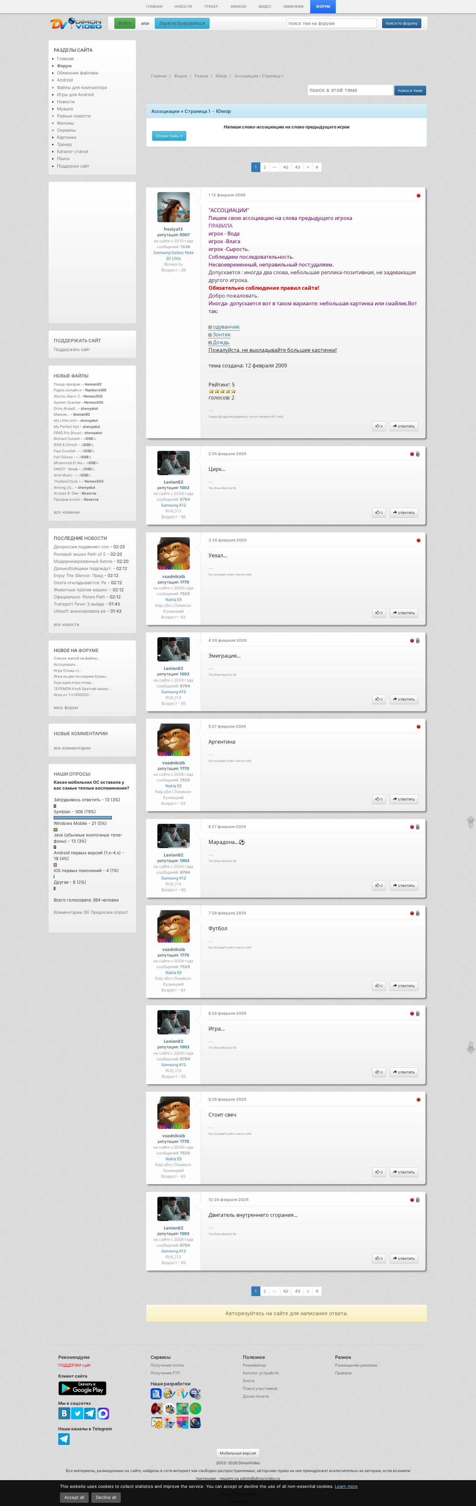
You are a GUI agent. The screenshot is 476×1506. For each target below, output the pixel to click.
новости (95, 538)
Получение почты (167, 1365)
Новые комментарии (81, 733)
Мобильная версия (238, 1453)
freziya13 (173, 229)
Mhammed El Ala (68, 463)
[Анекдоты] (182, 1413)
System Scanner (67, 402)
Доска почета (256, 1396)
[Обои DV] (182, 1427)
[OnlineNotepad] (157, 1394)
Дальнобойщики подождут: (83, 568)
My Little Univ (65, 420)
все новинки (67, 512)
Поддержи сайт (73, 166)
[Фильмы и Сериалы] (195, 1427)
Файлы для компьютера (82, 87)
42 (285, 167)
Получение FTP (165, 1372)
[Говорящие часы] (157, 1408)
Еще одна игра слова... (74, 682)
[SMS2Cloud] (195, 1394)
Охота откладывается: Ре (80, 582)
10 (211, 1199)
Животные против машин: (81, 589)
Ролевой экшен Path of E (80, 554)
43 (297, 167)
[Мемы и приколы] (170, 1394)
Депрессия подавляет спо (81, 546)
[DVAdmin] (157, 1423)
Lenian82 (173, 482)
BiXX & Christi (65, 444)
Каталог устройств (261, 1372)
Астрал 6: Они (66, 493)
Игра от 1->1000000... (73, 695)
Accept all (74, 1497)
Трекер (211, 6)
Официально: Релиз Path (80, 596)
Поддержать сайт (77, 340)
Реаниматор (254, 1365)
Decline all (106, 1497)
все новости (66, 624)
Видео (265, 6)
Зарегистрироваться (182, 23)
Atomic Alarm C (67, 396)
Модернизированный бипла (83, 561)
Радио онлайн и (68, 390)
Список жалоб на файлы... (77, 658)
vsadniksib (173, 576)
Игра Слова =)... (68, 670)
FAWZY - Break (66, 469)
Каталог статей (72, 151)
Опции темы (168, 135)
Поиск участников (260, 1388)
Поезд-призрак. (67, 384)
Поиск (63, 158)
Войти (125, 23)
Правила (343, 1372)
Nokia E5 (173, 599)
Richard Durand (67, 438)
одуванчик (226, 326)
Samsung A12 (173, 505)
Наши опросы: (72, 774)
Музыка (65, 108)
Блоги (248, 1380)
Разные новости (74, 115)
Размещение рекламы (356, 1365)
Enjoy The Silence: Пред (78, 575)
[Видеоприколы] (170, 1413)
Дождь (221, 342)
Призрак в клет (67, 499)
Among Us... (64, 487)
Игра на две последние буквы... (81, 676)
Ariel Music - (65, 475)
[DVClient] (182, 1394)
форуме (88, 650)
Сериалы (66, 130)
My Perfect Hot (66, 426)
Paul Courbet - (66, 451)
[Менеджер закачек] (195, 1408)
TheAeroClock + (67, 481)
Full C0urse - (65, 457)
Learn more (346, 1486)
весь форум (66, 707)
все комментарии (72, 747)
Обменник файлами (77, 72)
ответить (406, 426)
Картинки (66, 137)
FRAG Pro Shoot (67, 433)
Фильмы (65, 123)
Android (238, 6)
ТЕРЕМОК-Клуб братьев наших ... (83, 688)
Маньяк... (62, 414)
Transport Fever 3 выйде (79, 603)
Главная (154, 6)
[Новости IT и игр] (170, 1427)
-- (275, 167)
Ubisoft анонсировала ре (80, 611)
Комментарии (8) (71, 912)
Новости (183, 6)
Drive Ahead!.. (65, 408)
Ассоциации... (66, 664)
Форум (323, 6)
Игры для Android (75, 94)
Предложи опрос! (109, 912)
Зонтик (222, 334)
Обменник (293, 6)
